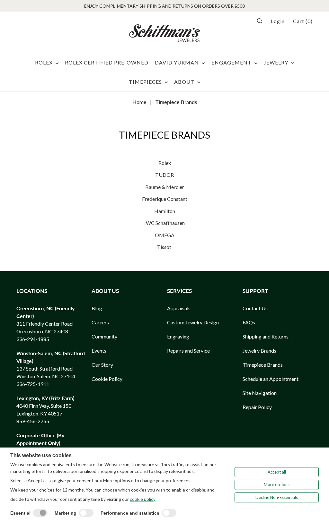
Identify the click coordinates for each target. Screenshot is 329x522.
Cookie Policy (107, 379)
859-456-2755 (32, 421)
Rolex (164, 163)
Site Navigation (260, 393)
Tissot (164, 247)
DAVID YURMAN (177, 62)
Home (139, 102)
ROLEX (44, 62)
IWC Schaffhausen (164, 223)
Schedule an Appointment (270, 379)
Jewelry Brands (259, 350)
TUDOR (164, 175)
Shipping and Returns (266, 336)
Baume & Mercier (164, 187)
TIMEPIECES (146, 82)
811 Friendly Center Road (44, 324)
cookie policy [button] (143, 499)
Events (99, 350)
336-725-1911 (32, 384)
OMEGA (164, 235)
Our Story (102, 365)
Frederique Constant (164, 199)
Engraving (178, 336)
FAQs (249, 322)
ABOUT (185, 82)
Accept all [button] (277, 472)
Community (104, 336)
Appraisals (179, 308)
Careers (100, 322)
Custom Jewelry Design (193, 322)
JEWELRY (276, 62)
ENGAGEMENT (232, 62)
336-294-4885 (32, 339)
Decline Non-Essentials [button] (276, 497)
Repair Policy (257, 407)
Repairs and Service (188, 350)
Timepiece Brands (263, 365)
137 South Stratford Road (44, 368)
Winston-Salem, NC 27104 (45, 376)
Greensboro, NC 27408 (42, 331)
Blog (97, 308)
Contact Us (255, 308)
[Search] (262, 20)
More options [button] (276, 484)
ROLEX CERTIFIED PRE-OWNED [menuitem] (106, 62)
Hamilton (164, 211)
